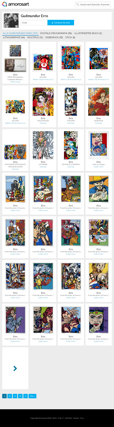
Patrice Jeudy (15, 82)
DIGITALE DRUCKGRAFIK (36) (56, 33)
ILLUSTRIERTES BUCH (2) (88, 33)
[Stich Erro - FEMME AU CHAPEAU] (71, 146)
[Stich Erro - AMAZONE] (98, 102)
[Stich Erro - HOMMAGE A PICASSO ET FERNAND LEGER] (15, 146)
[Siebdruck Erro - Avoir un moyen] (98, 146)
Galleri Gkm (98, 167)
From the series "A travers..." (15, 208)
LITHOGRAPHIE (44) (14, 37)
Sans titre (43, 77)
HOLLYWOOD (43, 121)
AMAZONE (98, 121)
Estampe (43, 123)
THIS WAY (71, 121)
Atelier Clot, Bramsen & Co (43, 79)
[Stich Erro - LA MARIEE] (43, 146)
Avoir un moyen (99, 164)
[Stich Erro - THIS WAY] (71, 102)
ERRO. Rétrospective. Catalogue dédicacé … (15, 78)
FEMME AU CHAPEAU (71, 164)
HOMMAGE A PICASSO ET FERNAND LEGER (15, 165)
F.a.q (82, 418)
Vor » (32, 396)
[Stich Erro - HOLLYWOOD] (43, 102)
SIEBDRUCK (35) (54, 37)
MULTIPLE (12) (35, 37)
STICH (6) (70, 37)
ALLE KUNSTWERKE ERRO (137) (20, 33)
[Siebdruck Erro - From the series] (15, 189)
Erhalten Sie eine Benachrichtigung (61, 23)
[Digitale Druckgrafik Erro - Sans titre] (43, 58)
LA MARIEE (43, 164)
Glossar (76, 418)
